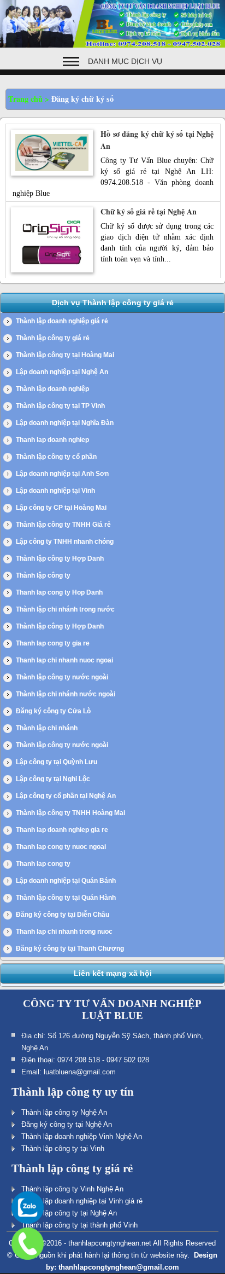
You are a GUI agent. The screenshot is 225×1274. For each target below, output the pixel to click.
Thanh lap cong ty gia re (53, 643)
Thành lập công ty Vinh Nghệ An (72, 1189)
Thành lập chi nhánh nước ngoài (65, 694)
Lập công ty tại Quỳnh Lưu (56, 762)
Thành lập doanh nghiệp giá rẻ (62, 321)
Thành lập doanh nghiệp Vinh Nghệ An (81, 1136)
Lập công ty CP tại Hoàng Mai (61, 507)
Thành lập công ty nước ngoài (62, 677)
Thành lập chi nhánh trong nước (65, 609)
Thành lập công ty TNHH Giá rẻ (63, 524)
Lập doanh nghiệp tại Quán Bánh (66, 881)
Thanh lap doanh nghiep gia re (62, 830)
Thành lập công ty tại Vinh (62, 1148)
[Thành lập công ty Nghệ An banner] (112, 45)
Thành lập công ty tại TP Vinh (60, 406)
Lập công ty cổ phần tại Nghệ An (66, 796)
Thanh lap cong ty (43, 864)
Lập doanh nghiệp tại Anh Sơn (62, 474)
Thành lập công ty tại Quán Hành (66, 897)
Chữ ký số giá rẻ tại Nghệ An (148, 211)
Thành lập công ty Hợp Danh (60, 558)
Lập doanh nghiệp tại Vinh (55, 491)
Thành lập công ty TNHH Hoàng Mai (70, 813)
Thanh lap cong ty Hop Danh (59, 592)
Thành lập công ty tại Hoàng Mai (65, 355)
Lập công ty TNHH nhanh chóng (65, 541)
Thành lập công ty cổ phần (56, 457)
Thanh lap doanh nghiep (52, 440)
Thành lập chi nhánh (47, 728)
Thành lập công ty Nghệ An (64, 1112)
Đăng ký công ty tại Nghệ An (66, 1124)
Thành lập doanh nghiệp (52, 389)
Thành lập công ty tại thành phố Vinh (79, 1225)
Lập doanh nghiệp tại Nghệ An (62, 372)
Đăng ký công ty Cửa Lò (53, 711)
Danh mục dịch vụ (125, 61)
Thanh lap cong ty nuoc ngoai (61, 847)
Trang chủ (25, 98)
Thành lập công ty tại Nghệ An (69, 1213)
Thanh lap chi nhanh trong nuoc (64, 931)
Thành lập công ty (43, 575)
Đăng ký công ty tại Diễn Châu (62, 914)
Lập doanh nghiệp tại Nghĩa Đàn (65, 423)
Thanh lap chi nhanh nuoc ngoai (64, 660)
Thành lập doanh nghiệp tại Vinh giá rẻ (82, 1201)
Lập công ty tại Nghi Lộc (53, 779)
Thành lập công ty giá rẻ (53, 338)
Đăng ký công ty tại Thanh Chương (70, 948)
